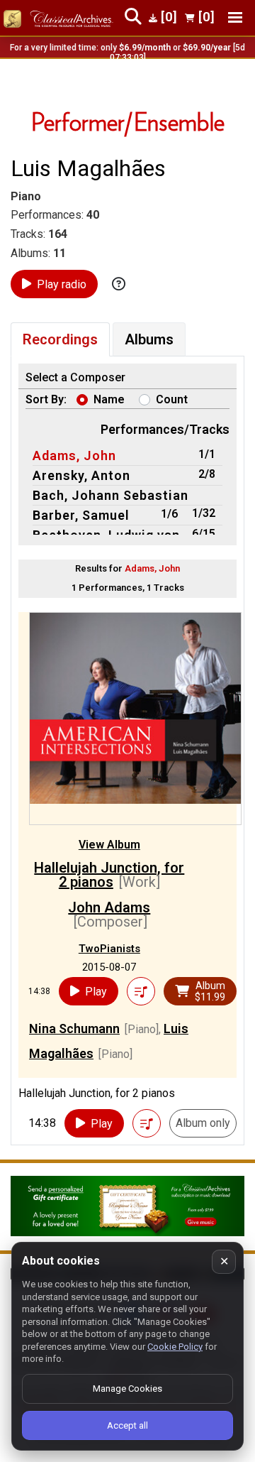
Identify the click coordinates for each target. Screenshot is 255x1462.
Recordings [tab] (60, 339)
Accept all (127, 1425)
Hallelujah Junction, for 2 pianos (109, 874)
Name (109, 399)
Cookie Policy (175, 1346)
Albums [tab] (149, 339)
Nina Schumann (74, 1028)
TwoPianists (109, 948)
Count (172, 399)
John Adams (109, 907)
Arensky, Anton (81, 475)
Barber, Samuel (81, 515)
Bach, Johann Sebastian (110, 495)
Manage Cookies (127, 1388)
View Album (109, 844)
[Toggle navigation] (235, 17)
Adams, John (74, 455)
